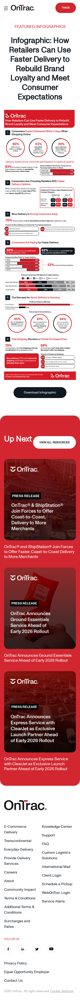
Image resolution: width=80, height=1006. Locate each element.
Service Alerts (53, 901)
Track (66, 7)
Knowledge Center (57, 826)
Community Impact (20, 889)
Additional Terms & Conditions (19, 909)
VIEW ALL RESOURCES (54, 442)
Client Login (51, 875)
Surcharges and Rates (17, 924)
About (9, 881)
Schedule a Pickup (57, 884)
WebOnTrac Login (56, 892)
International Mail (56, 866)
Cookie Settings (61, 991)
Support (48, 835)
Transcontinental (17, 840)
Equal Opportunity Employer (26, 972)
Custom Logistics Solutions (56, 855)
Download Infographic (40, 392)
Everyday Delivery (18, 849)
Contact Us (13, 980)
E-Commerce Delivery (15, 829)
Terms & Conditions (19, 898)
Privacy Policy (15, 963)
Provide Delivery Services (17, 861)
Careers (10, 872)
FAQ (45, 843)
